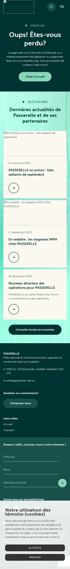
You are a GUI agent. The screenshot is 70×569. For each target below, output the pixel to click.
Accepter (35, 548)
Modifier (35, 557)
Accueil (8, 424)
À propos (8, 430)
